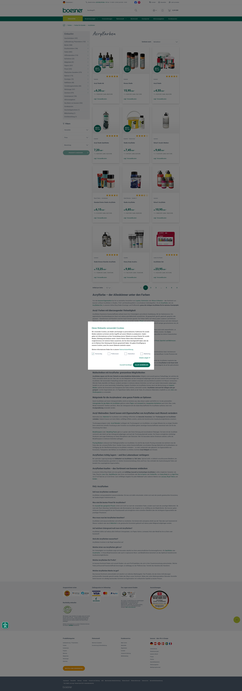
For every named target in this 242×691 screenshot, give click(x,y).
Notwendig (98, 354)
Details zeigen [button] (144, 358)
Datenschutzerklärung (126, 349)
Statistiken (131, 354)
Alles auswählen (141, 365)
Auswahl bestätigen (126, 365)
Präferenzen (115, 354)
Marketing (147, 354)
